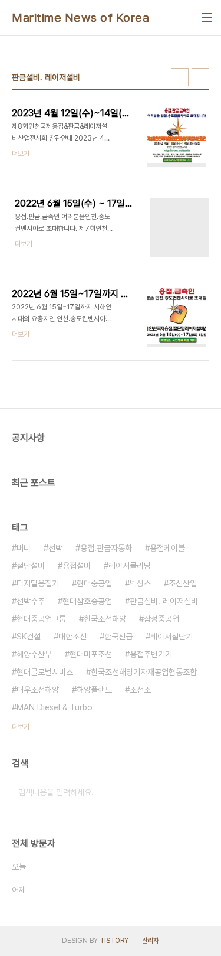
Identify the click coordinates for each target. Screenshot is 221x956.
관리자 (150, 941)
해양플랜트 (94, 689)
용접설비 (76, 565)
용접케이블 (167, 548)
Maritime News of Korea (80, 18)
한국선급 (118, 636)
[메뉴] (207, 18)
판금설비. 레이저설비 (164, 601)
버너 (24, 548)
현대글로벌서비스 (45, 672)
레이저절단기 (171, 636)
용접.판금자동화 (106, 548)
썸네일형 (180, 77)
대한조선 (72, 636)
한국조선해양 (105, 619)
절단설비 (31, 565)
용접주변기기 (151, 654)
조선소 (140, 689)
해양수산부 (34, 654)
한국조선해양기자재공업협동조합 (144, 672)
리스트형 (200, 77)
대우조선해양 (38, 689)
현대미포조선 (91, 654)
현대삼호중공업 (87, 601)
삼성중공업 (161, 619)
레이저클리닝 (129, 565)
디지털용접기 (38, 583)
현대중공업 (94, 583)
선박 (55, 548)
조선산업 (183, 583)
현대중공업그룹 (41, 619)
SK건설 (29, 636)
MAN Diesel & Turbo (55, 707)
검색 (197, 792)
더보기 (20, 727)
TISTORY (114, 941)
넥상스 (140, 583)
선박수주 (31, 601)
